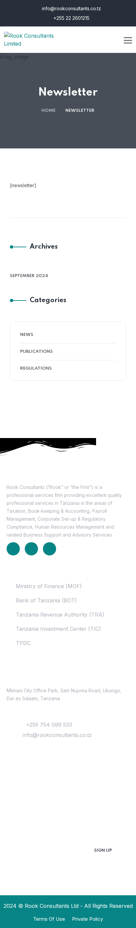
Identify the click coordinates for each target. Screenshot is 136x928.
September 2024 (29, 276)
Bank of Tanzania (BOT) (46, 600)
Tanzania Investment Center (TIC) (58, 628)
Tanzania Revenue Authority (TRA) (60, 614)
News (26, 335)
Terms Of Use (49, 919)
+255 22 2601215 (70, 18)
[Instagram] (49, 548)
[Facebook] (31, 548)
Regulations (36, 368)
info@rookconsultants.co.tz (71, 8)
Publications (36, 351)
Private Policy (87, 919)
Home (48, 110)
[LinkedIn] (13, 548)
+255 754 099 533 (49, 724)
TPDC (23, 643)
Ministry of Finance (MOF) (49, 586)
